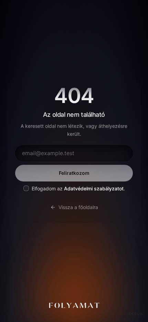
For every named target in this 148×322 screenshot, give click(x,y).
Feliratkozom (74, 173)
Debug (135, 314)
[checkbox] (26, 188)
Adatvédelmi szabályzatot (94, 188)
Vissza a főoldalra (78, 207)
